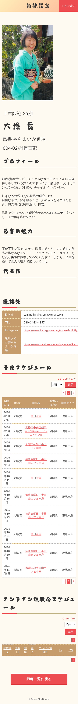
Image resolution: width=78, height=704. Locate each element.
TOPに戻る (68, 5)
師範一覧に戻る (39, 679)
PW (71, 650)
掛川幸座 (36, 416)
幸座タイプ (67, 402)
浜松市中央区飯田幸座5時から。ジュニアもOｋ (36, 431)
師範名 (18, 402)
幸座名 (36, 402)
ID (60, 650)
